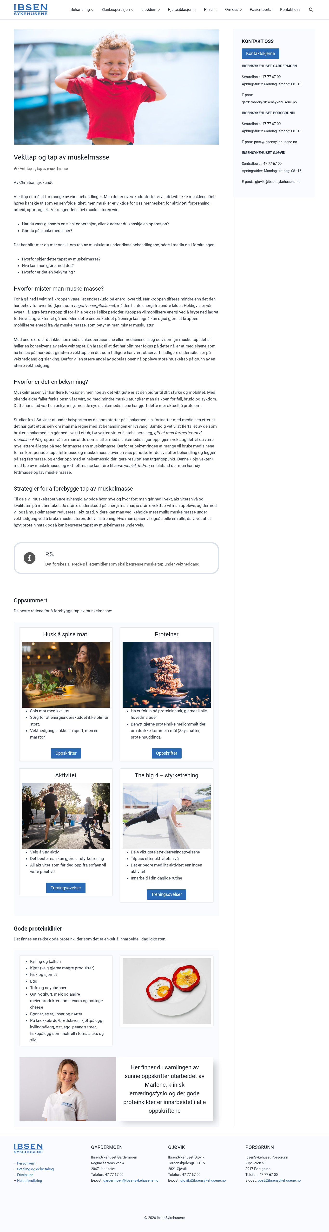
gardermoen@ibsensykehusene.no (269, 102)
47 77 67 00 (271, 77)
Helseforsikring (29, 1181)
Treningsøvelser (66, 887)
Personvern (26, 1163)
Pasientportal (261, 9)
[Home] (15, 169)
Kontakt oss (290, 9)
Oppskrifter (66, 753)
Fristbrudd (25, 1175)
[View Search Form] (311, 9)
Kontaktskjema (260, 53)
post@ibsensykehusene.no (275, 142)
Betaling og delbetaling (35, 1169)
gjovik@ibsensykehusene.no (278, 182)
